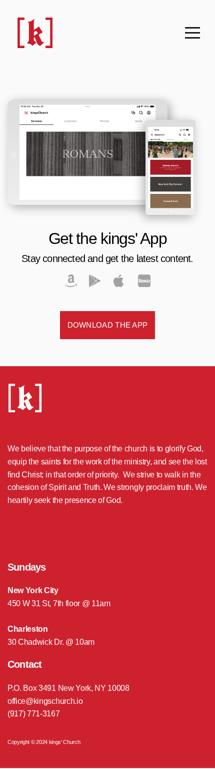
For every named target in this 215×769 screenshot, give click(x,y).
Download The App (108, 325)
